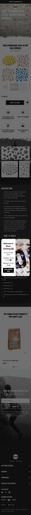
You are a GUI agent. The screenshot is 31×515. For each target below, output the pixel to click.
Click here (5, 258)
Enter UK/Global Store (8, 270)
